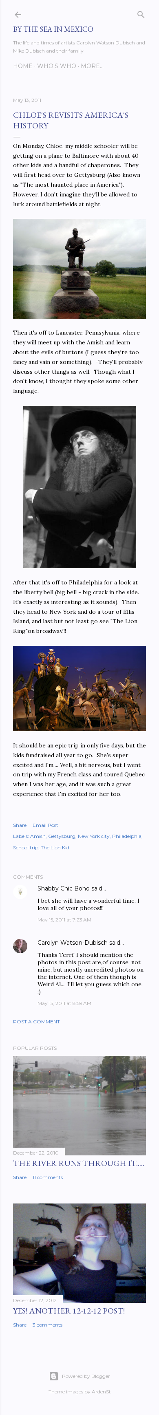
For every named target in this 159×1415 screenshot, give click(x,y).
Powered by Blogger (86, 1376)
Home (23, 66)
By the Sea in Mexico (53, 29)
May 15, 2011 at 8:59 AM (64, 1003)
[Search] (141, 13)
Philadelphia (126, 836)
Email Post (45, 825)
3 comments (47, 1325)
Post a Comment (36, 1021)
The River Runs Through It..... (78, 1163)
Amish (38, 836)
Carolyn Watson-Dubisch (73, 942)
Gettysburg (61, 836)
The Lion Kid (55, 847)
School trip (25, 847)
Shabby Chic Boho (64, 888)
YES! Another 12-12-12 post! (69, 1310)
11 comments (48, 1177)
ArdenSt (101, 1392)
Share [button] (19, 825)
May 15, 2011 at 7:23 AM (64, 920)
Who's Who (56, 66)
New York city (94, 836)
